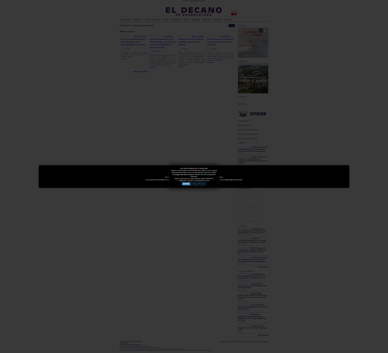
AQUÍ (208, 174)
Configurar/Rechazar (198, 184)
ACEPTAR (186, 184)
